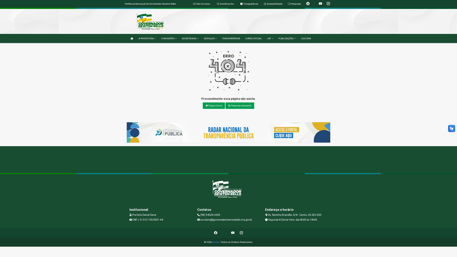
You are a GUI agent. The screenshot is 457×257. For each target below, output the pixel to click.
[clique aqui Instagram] (241, 233)
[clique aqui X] (224, 233)
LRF (269, 38)
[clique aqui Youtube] (233, 233)
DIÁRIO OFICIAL (253, 38)
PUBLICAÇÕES (286, 38)
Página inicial (215, 105)
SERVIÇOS (209, 38)
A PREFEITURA (146, 38)
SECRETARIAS (189, 38)
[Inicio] (132, 38)
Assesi (216, 242)
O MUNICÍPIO (168, 38)
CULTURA (306, 38)
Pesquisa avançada (240, 105)
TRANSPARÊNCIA (231, 38)
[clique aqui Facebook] (216, 233)
